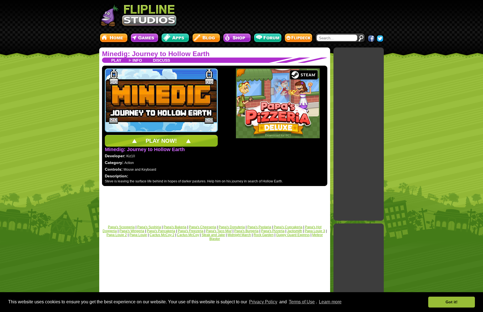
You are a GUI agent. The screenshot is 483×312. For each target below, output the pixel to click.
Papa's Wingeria (131, 231)
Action (129, 163)
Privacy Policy (263, 301)
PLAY (116, 60)
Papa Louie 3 (315, 231)
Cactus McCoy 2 (162, 235)
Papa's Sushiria (149, 227)
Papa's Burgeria (246, 231)
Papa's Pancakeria (161, 231)
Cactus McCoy (188, 235)
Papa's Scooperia (121, 227)
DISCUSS (161, 60)
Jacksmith (294, 231)
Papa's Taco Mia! (219, 231)
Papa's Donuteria (232, 227)
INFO (137, 60)
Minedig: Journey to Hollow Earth (156, 54)
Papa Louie (138, 235)
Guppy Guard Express (293, 235)
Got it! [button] (452, 302)
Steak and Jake (213, 235)
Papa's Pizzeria (273, 231)
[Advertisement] (282, 15)
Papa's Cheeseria (202, 227)
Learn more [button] (330, 301)
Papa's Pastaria (259, 227)
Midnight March (239, 235)
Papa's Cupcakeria (288, 227)
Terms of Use (302, 301)
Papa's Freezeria (190, 231)
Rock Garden (264, 235)
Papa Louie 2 (116, 235)
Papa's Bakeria (175, 227)
